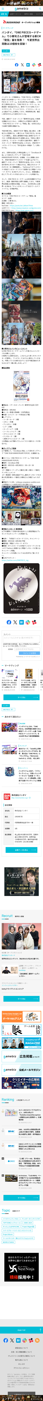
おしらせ (21, 1364)
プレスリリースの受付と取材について (21, 1356)
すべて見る (21, 697)
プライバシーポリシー (22, 1368)
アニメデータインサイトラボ (31, 1219)
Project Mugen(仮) (28, 1226)
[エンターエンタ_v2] (21, 881)
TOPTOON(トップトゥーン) (11, 1223)
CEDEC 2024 (28, 1223)
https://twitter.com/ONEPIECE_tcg (15, 560)
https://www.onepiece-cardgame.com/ (26, 208)
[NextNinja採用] (21, 1267)
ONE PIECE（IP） (8, 55)
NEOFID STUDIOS (8, 1242)
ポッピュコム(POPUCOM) (11, 1226)
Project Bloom (8, 1234)
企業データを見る (21, 850)
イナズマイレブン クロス (10, 1219)
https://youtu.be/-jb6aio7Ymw (21, 205)
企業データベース (15, 14)
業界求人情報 (28, 14)
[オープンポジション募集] (21, 22)
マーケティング (8, 28)
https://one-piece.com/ (24, 210)
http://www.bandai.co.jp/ (20, 798)
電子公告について (21, 1360)
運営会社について (21, 1348)
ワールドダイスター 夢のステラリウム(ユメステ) (18, 1238)
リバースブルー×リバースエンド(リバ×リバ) (17, 1230)
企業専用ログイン (20, 1394)
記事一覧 (4, 14)
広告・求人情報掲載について (21, 1352)
